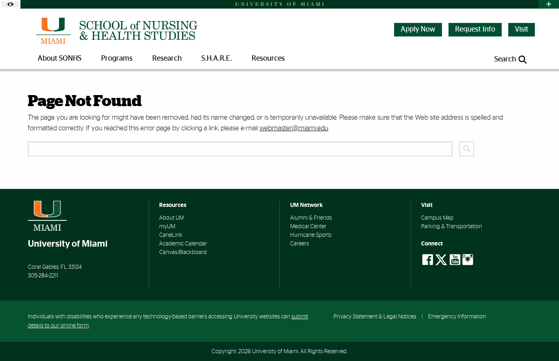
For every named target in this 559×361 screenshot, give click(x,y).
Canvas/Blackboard (183, 252)
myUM (167, 226)
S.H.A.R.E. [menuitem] (216, 58)
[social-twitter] (441, 259)
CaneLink (171, 235)
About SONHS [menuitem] (59, 58)
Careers (299, 244)
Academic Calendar (183, 244)
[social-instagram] (467, 259)
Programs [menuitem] (117, 58)
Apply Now (418, 29)
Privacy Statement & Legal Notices (375, 316)
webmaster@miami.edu (293, 128)
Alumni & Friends (311, 218)
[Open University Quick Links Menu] (549, 4)
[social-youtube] (455, 259)
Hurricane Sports (310, 235)
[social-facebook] (427, 259)
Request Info (475, 29)
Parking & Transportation (451, 226)
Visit (521, 29)
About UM (171, 218)
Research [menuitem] (167, 58)
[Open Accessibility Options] (10, 4)
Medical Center (308, 226)
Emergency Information (457, 316)
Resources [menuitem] (268, 58)
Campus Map (437, 218)
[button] (542, 339)
